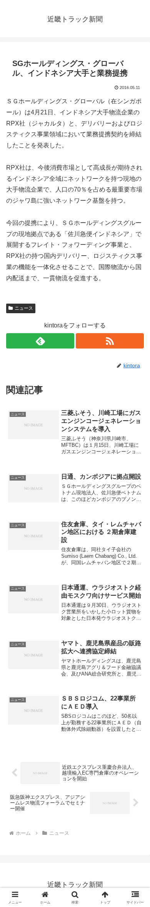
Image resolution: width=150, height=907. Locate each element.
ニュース (24, 308)
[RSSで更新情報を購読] (110, 341)
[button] (135, 894)
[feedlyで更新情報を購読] (40, 341)
